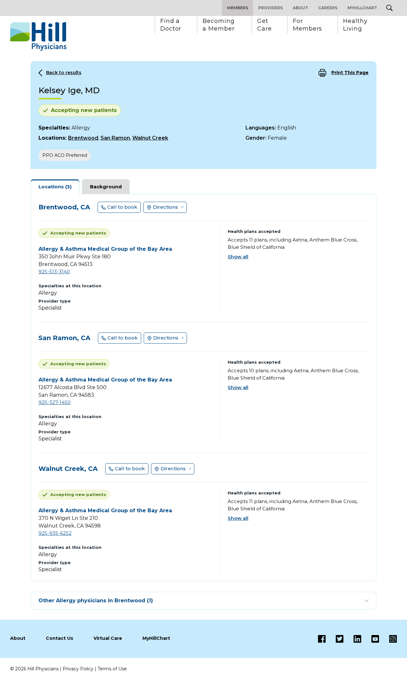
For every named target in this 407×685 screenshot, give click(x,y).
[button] (171, 25)
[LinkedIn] (352, 639)
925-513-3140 (54, 272)
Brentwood (83, 138)
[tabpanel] (203, 387)
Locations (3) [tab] (55, 187)
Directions (165, 207)
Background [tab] (106, 187)
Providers (270, 7)
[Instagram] (388, 639)
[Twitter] (334, 639)
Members (237, 7)
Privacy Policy (78, 669)
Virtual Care (107, 638)
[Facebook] (322, 639)
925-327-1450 (54, 402)
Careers (327, 7)
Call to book (122, 207)
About (300, 7)
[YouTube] (370, 639)
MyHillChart (362, 7)
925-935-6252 (55, 533)
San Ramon (115, 138)
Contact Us (59, 638)
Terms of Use (112, 669)
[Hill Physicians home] (38, 36)
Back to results (63, 72)
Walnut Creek (150, 138)
